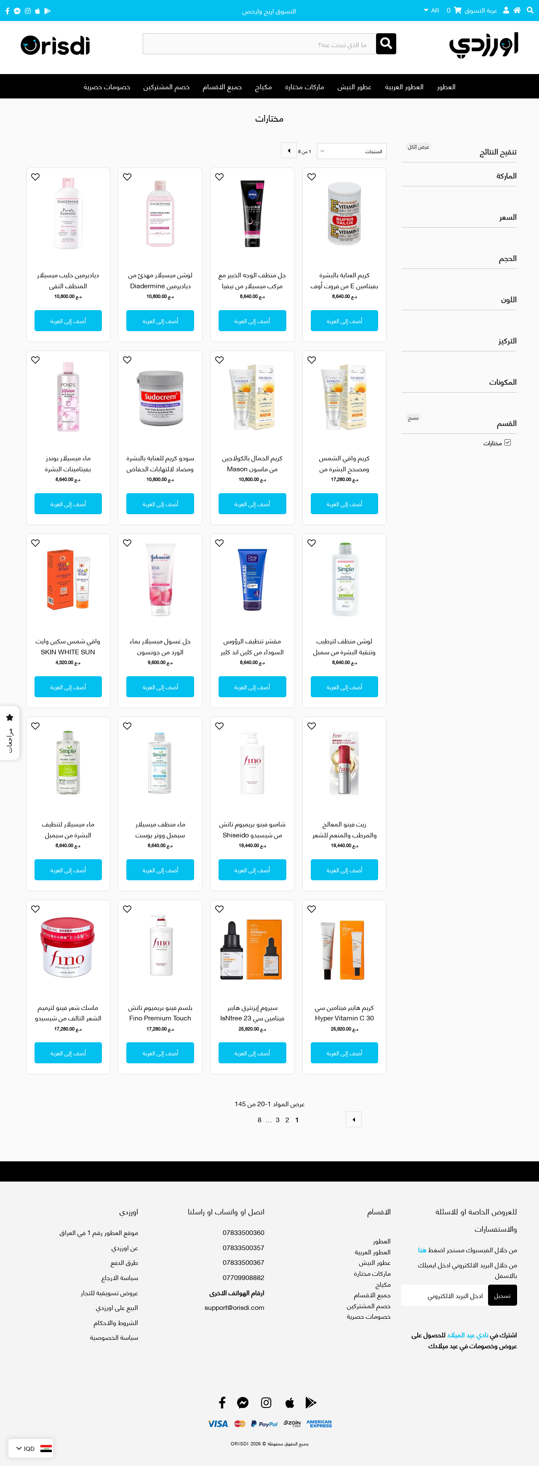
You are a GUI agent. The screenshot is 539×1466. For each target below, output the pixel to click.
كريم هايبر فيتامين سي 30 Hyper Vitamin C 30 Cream (344, 1017)
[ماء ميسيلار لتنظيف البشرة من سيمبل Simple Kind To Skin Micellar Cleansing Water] (68, 763)
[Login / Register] (506, 9)
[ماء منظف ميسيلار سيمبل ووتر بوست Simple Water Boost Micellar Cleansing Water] (160, 763)
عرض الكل (418, 146)
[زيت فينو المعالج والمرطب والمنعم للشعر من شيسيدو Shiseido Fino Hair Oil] (345, 763)
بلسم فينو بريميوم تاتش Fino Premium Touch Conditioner (160, 1017)
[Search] (386, 43)
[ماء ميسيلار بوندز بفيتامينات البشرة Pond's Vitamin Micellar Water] (68, 397)
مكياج (263, 86)
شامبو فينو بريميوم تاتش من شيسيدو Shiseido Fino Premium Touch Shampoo (252, 839)
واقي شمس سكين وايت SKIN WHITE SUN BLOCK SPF (68, 651)
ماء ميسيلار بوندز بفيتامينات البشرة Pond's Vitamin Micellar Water (68, 473)
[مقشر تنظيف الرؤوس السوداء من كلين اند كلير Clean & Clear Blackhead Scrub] (252, 580)
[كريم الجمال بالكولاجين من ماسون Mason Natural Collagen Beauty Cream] (252, 397)
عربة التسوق (472, 9)
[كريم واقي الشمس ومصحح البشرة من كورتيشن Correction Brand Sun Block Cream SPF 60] (345, 397)
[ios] (37, 10)
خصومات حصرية (107, 86)
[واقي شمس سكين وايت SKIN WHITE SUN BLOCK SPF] (68, 580)
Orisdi (240, 1443)
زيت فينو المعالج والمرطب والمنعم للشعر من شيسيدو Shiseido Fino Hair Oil (344, 839)
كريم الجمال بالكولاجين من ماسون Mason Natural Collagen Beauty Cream (252, 473)
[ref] (17, 10)
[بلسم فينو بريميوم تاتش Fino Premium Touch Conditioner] (160, 946)
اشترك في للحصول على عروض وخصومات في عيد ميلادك (464, 1339)
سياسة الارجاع (119, 1277)
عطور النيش (355, 86)
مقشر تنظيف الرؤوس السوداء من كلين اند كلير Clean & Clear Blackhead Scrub (252, 656)
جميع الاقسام (222, 86)
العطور (446, 86)
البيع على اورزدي (117, 1307)
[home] (517, 9)
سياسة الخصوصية (114, 1337)
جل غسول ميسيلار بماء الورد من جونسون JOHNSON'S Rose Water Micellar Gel (160, 656)
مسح (413, 417)
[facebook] (7, 10)
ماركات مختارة (305, 86)
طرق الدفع (124, 1262)
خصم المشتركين (166, 86)
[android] (47, 10)
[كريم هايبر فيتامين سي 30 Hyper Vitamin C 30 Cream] (345, 946)
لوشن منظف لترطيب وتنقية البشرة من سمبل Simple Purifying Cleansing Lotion (344, 656)
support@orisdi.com (234, 1307)
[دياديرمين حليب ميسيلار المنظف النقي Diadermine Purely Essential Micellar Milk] (68, 214)
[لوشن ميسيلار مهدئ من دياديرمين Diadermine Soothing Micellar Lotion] (160, 214)
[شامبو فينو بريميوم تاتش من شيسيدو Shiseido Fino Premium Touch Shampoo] (252, 763)
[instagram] (28, 10)
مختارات (493, 442)
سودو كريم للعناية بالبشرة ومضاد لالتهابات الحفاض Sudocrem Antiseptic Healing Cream (160, 473)
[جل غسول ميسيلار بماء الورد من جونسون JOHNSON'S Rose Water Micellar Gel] (160, 580)
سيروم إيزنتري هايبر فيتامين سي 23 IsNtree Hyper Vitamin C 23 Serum (252, 1023)
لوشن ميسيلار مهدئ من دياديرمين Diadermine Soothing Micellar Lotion (160, 290)
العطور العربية (404, 86)
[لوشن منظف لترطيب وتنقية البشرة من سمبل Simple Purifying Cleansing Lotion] (345, 580)
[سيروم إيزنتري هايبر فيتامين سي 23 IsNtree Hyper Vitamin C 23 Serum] (252, 946)
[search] (530, 9)
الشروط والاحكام (116, 1322)
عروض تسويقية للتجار (109, 1292)
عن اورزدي (125, 1247)
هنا (422, 1249)
